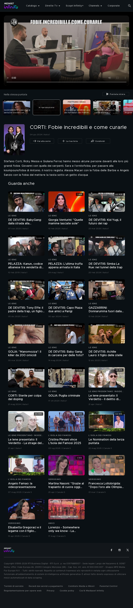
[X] (127, 550)
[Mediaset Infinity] (11, 5)
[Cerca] (130, 6)
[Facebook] (111, 550)
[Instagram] (119, 550)
